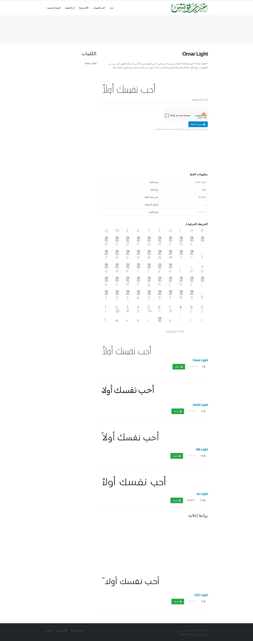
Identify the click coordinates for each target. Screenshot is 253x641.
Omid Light (200, 404)
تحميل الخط (197, 124)
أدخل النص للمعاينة (200, 99)
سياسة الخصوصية (76, 630)
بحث (111, 8)
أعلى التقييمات (99, 8)
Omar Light (200, 360)
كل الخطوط (70, 8)
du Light (202, 494)
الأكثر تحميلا (84, 8)
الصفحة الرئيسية (54, 8)
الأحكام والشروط (60, 630)
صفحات (48, 630)
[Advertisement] (126, 29)
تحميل (177, 366)
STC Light (201, 595)
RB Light (202, 449)
